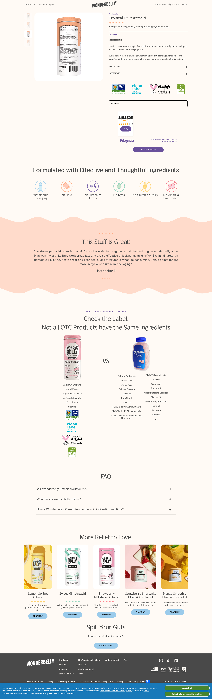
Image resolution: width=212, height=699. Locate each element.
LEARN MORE (106, 645)
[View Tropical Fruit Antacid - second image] (28, 25)
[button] (148, 149)
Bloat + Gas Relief (66, 674)
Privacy (50, 681)
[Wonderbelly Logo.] (104, 4)
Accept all (187, 688)
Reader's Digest (46, 4)
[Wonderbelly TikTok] (168, 660)
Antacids (63, 669)
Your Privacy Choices (136, 681)
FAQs (184, 4)
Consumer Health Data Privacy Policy (96, 681)
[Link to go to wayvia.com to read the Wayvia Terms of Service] (127, 139)
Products (29, 4)
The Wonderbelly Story (166, 4)
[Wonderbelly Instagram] (161, 660)
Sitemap (119, 681)
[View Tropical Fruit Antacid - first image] (28, 16)
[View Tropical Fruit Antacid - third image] (28, 34)
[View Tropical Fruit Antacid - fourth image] (28, 43)
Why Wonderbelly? (86, 669)
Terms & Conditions (34, 681)
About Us (82, 665)
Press (80, 674)
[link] (125, 128)
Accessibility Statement (67, 681)
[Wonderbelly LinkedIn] (176, 660)
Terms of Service (171, 139)
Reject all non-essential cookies (187, 694)
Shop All (62, 665)
